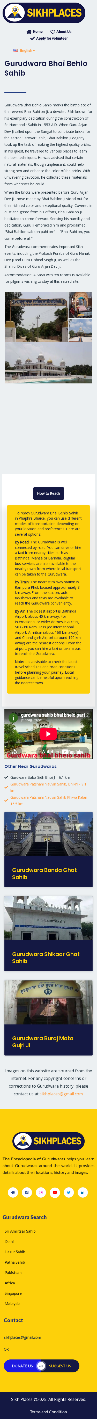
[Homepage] (13, 1192)
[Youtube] (55, 1193)
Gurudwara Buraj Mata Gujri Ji (42, 1042)
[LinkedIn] (83, 1192)
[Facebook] (27, 1192)
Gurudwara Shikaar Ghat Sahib (46, 957)
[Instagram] (41, 1192)
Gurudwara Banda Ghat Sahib (44, 873)
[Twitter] (69, 1192)
